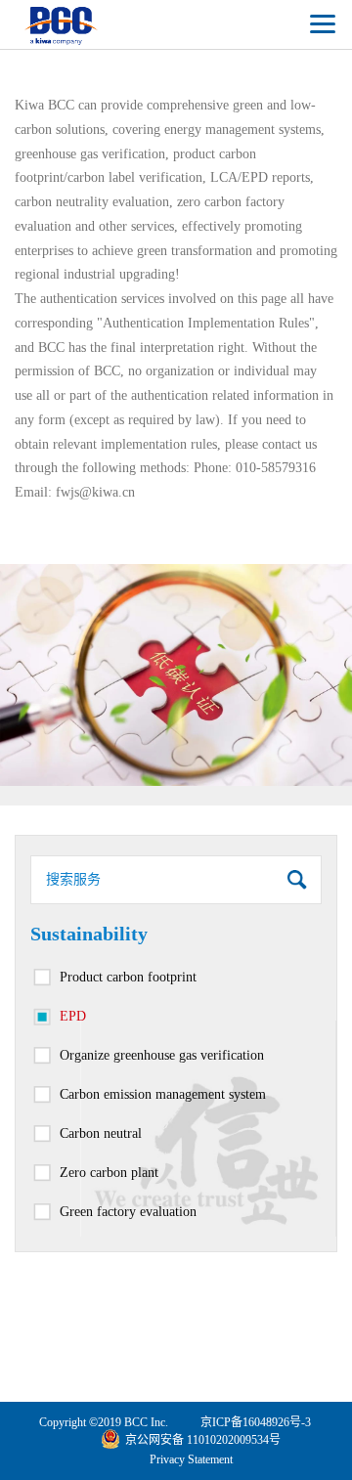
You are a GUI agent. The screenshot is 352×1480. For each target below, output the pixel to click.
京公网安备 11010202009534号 (203, 1440)
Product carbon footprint (128, 977)
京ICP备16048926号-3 (255, 1422)
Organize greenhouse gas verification (162, 1055)
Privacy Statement (191, 1459)
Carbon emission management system (163, 1094)
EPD (73, 1016)
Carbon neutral (101, 1133)
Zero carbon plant (109, 1172)
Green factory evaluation (128, 1211)
